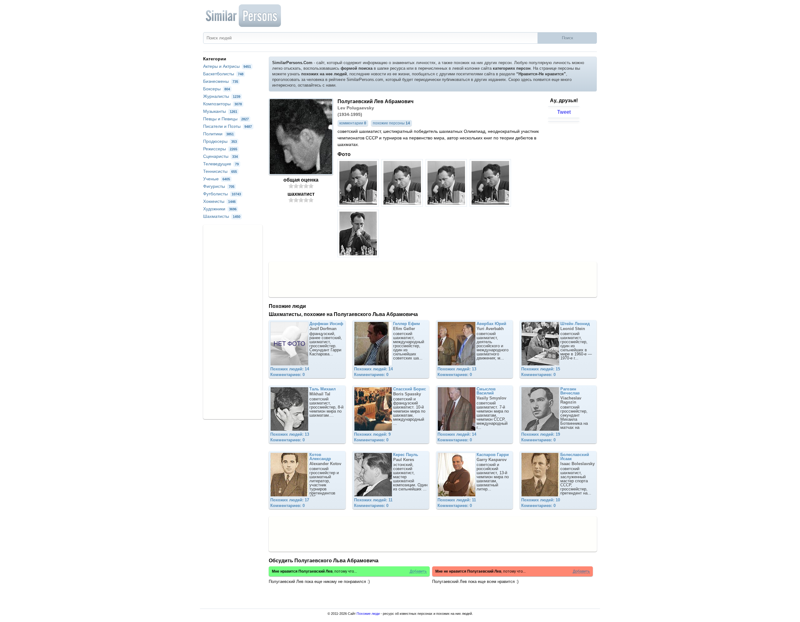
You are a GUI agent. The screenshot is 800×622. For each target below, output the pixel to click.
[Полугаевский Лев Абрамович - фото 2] (403, 205)
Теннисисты (220, 171)
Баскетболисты (223, 73)
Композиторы (222, 103)
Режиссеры (220, 148)
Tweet (564, 112)
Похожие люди (368, 613)
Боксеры (216, 88)
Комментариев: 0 (287, 375)
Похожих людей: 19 (540, 434)
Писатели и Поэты (227, 126)
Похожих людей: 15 (540, 369)
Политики (218, 133)
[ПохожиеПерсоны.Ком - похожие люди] (243, 15)
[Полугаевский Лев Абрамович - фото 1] (359, 205)
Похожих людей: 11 (373, 500)
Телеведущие (221, 163)
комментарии (352, 123)
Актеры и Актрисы (227, 66)
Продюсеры (220, 141)
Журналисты (221, 96)
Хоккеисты (219, 201)
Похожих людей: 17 (289, 500)
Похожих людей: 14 (289, 369)
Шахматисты (221, 216)
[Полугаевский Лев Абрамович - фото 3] (447, 205)
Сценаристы (220, 156)
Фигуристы (218, 186)
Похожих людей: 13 (457, 369)
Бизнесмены (220, 81)
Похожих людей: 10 (540, 500)
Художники (220, 208)
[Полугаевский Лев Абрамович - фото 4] (491, 205)
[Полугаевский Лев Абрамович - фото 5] (359, 255)
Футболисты (222, 193)
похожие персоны (391, 123)
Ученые (216, 178)
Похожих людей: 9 (372, 434)
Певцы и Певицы (226, 118)
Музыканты (220, 111)
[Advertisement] (433, 279)
